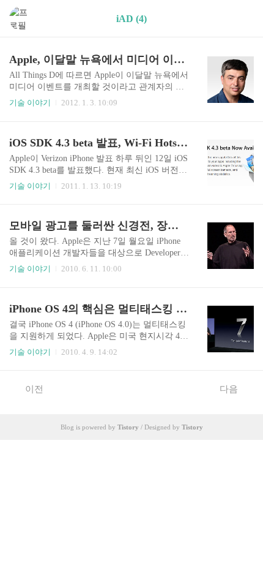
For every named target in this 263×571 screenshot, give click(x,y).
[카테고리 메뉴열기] (241, 18)
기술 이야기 (30, 102)
